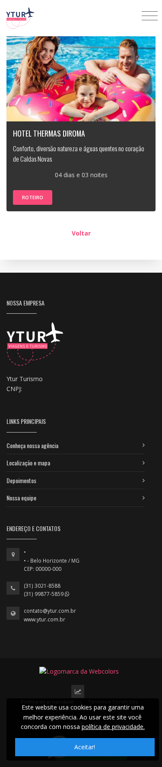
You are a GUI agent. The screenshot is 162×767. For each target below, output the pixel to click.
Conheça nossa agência (32, 445)
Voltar (81, 233)
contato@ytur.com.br (50, 610)
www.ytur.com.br (44, 619)
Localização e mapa (28, 462)
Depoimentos (21, 480)
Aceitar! (84, 747)
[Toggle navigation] (149, 15)
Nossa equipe (21, 497)
